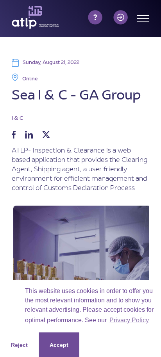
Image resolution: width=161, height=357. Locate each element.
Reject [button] (19, 345)
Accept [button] (59, 345)
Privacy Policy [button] (129, 320)
